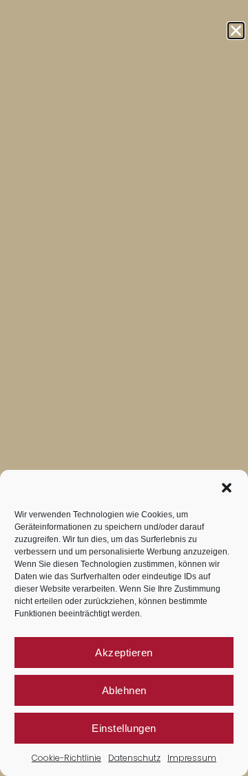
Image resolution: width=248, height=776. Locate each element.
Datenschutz (134, 758)
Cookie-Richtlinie (66, 758)
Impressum (191, 758)
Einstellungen (124, 728)
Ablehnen (124, 690)
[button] (227, 488)
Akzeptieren (124, 652)
